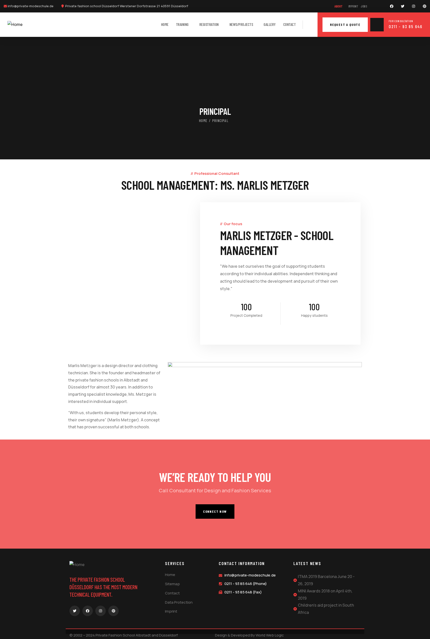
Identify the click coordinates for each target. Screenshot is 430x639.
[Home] (15, 24)
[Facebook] (391, 6)
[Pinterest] (424, 6)
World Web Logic (270, 635)
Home (203, 120)
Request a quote (345, 24)
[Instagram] (413, 6)
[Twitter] (402, 6)
